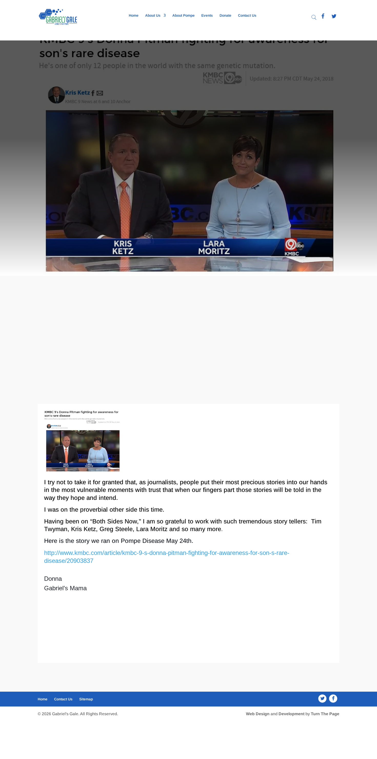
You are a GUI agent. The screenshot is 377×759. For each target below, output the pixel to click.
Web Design (258, 714)
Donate (225, 15)
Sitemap (86, 699)
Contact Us (247, 15)
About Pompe (183, 15)
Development (291, 714)
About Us (153, 15)
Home (133, 15)
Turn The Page (325, 714)
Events (207, 15)
